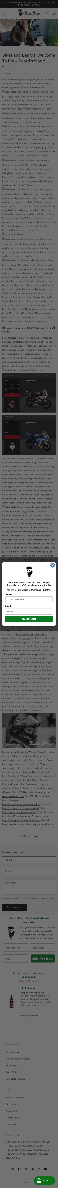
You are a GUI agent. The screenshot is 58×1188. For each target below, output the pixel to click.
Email (8, 606)
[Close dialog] (53, 565)
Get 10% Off (29, 619)
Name (9, 594)
